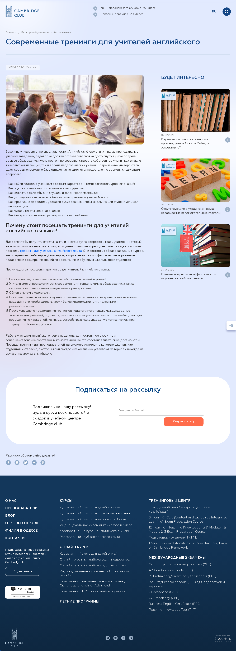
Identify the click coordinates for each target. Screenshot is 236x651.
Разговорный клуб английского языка (90, 537)
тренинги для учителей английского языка (51, 251)
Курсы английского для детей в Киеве (90, 507)
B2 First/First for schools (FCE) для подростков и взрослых (187, 584)
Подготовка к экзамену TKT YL (173, 537)
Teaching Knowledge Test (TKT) (172, 609)
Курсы (66, 501)
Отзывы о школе (22, 523)
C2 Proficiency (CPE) (164, 598)
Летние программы (79, 601)
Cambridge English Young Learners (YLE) (180, 564)
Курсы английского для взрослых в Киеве (93, 519)
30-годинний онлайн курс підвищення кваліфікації (180, 509)
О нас (10, 501)
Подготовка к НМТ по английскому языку (92, 591)
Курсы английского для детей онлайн (90, 553)
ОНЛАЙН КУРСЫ (74, 547)
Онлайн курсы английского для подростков (95, 559)
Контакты (15, 538)
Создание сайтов (222, 636)
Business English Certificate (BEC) (175, 603)
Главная (11, 32)
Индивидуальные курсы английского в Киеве (96, 525)
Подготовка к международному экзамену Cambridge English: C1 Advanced (92, 583)
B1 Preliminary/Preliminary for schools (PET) (182, 576)
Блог (10, 515)
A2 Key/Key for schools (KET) (171, 570)
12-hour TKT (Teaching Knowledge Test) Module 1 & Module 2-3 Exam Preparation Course (187, 529)
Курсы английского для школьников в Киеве (95, 513)
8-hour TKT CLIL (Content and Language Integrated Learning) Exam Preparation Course (188, 519)
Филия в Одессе (21, 530)
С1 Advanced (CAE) (163, 592)
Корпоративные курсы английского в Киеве (95, 531)
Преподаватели (21, 508)
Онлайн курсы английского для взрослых (93, 565)
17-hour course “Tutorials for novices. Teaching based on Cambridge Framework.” (188, 545)
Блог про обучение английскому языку (46, 32)
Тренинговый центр (170, 501)
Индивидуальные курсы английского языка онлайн (94, 573)
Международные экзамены (177, 557)
